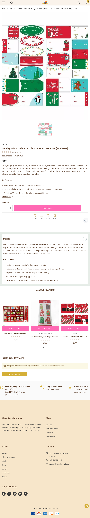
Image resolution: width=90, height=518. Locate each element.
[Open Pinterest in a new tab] (25, 494)
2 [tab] (46, 347)
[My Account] (78, 2)
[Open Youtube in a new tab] (14, 494)
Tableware (49, 433)
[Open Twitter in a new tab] (20, 494)
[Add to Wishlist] (85, 220)
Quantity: (5, 202)
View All (4, 477)
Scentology (6, 473)
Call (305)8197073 (55, 460)
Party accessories (52, 429)
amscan (4, 145)
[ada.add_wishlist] (25, 322)
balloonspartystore (8, 457)
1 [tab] (43, 347)
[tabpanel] (15, 318)
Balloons (49, 425)
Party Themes (51, 436)
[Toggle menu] (3, 2)
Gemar (4, 465)
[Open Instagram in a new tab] (9, 494)
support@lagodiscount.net (59, 464)
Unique (4, 453)
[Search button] (11, 2)
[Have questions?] (87, 506)
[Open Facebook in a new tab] (3, 494)
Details (6, 238)
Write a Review (14, 374)
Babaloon (5, 461)
